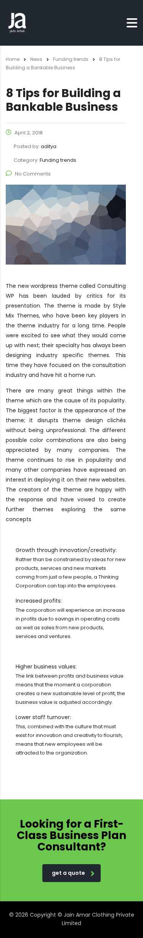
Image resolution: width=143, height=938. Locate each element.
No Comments (33, 173)
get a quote (68, 873)
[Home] (17, 22)
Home (12, 59)
